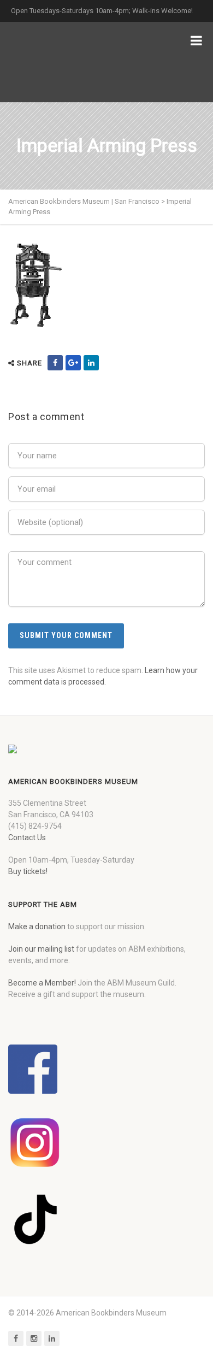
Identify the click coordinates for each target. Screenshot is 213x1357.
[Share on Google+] (73, 362)
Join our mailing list (41, 949)
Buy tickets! (28, 871)
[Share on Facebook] (55, 362)
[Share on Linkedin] (91, 362)
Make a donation (37, 926)
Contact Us (27, 837)
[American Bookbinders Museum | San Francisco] (65, 62)
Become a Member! (42, 982)
